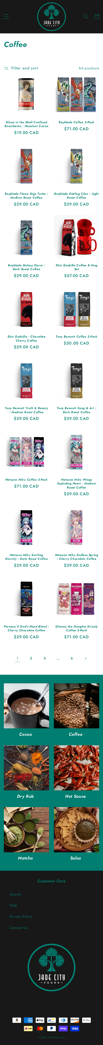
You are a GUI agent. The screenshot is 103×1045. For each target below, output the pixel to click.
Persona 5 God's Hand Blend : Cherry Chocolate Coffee (26, 629)
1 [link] (17, 658)
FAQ (13, 905)
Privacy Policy (21, 916)
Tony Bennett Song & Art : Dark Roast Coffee (76, 410)
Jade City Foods (56, 1037)
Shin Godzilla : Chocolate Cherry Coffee (26, 339)
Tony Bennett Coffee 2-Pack (76, 337)
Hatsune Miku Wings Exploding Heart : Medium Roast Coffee (76, 483)
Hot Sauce (75, 796)
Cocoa (25, 734)
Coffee (76, 734)
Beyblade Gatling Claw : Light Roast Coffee (76, 196)
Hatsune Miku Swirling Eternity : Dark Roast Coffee (26, 557)
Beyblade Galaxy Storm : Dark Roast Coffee (26, 267)
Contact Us (18, 927)
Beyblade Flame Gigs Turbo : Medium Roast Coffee (26, 196)
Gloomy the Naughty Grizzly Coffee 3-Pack (76, 629)
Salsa (75, 858)
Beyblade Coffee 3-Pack (76, 122)
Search (15, 894)
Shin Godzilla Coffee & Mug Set (76, 267)
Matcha (25, 858)
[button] (6, 16)
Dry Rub (25, 796)
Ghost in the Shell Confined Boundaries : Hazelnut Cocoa (26, 124)
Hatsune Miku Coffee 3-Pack (26, 480)
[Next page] (85, 658)
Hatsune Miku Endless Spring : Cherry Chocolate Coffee (76, 557)
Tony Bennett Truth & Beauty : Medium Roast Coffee (26, 410)
